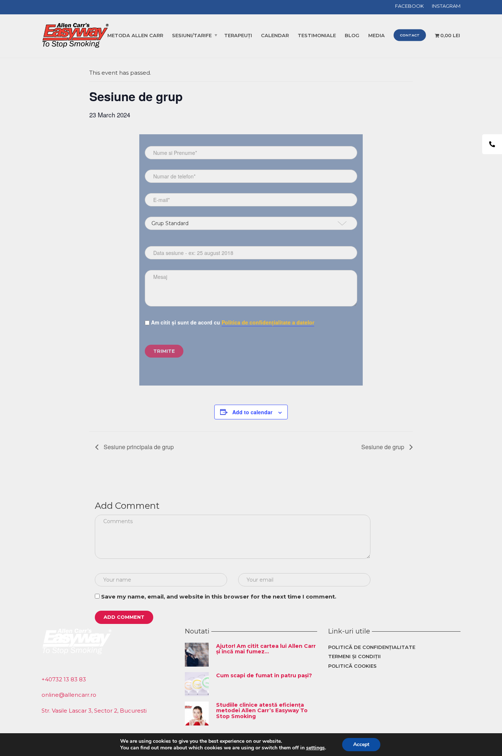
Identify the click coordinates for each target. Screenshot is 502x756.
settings (315, 748)
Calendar (275, 35)
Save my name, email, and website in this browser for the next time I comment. (218, 596)
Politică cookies (352, 666)
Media (376, 35)
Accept (361, 744)
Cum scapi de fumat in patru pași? (264, 675)
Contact (410, 35)
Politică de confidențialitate (371, 647)
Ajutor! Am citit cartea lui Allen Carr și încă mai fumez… (266, 649)
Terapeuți (238, 35)
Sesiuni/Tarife (192, 35)
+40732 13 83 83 (64, 679)
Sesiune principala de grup (138, 447)
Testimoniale (317, 35)
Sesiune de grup (383, 447)
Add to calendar (252, 412)
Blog (352, 35)
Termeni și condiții (354, 656)
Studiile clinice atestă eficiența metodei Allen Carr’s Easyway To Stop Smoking (262, 711)
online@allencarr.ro (69, 694)
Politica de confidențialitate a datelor (268, 322)
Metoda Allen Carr (135, 35)
